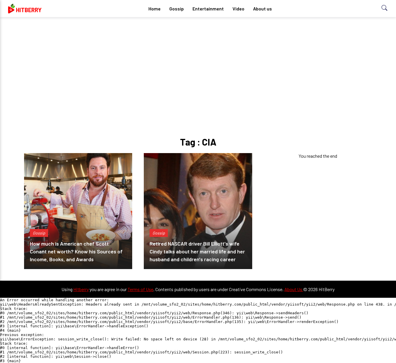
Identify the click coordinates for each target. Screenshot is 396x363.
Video (238, 8)
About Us (293, 289)
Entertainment (208, 8)
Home (154, 8)
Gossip (176, 8)
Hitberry (81, 289)
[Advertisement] (198, 66)
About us (262, 8)
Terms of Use (140, 289)
